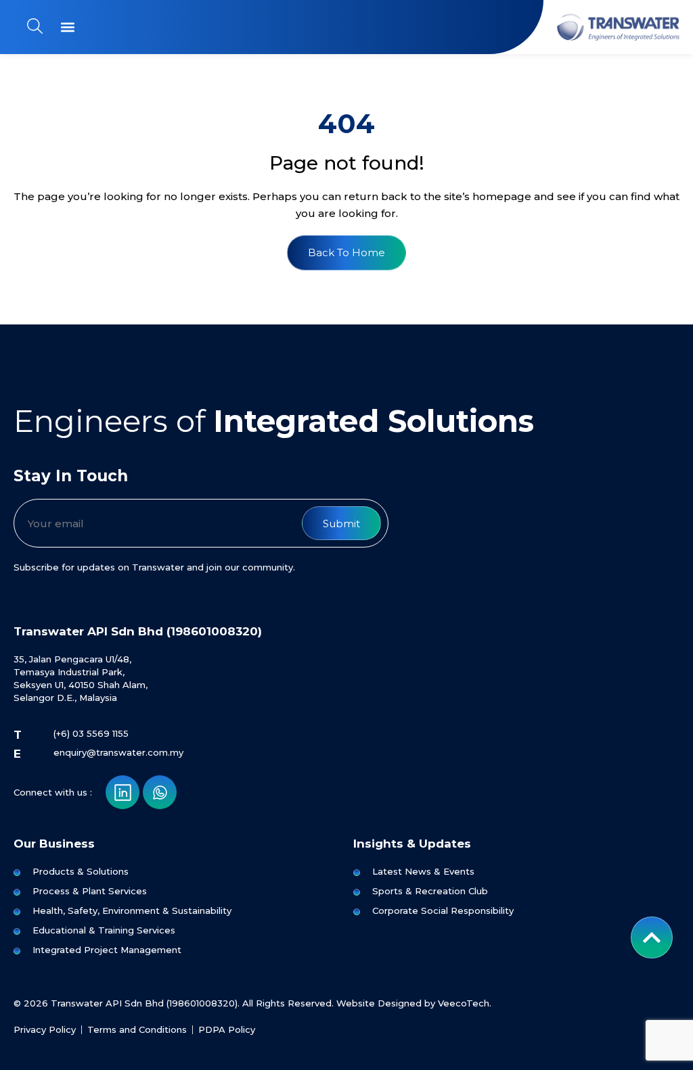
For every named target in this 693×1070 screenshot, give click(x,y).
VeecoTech (463, 1003)
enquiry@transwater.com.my (118, 752)
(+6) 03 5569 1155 (91, 733)
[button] (67, 27)
